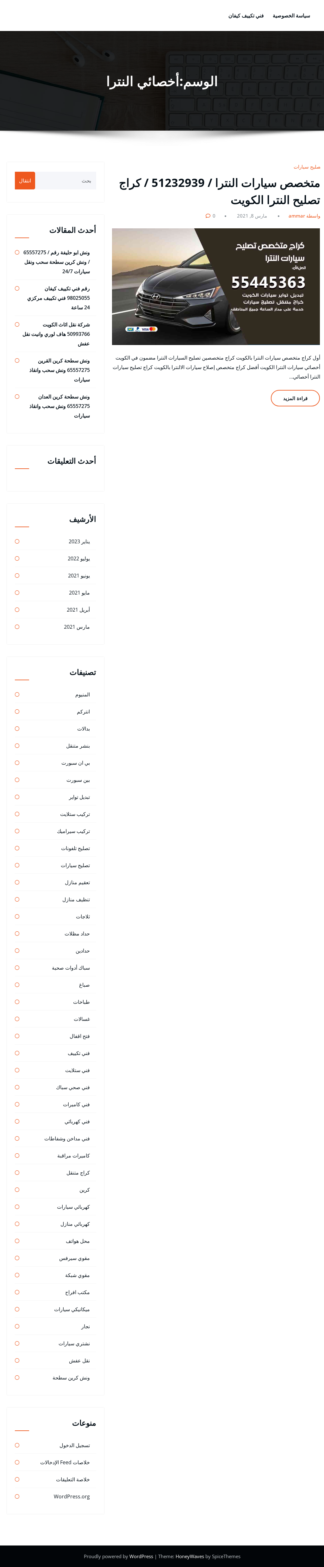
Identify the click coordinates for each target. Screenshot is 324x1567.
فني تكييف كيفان (246, 15)
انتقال (25, 180)
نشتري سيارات (74, 1343)
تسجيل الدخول (74, 1445)
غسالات (82, 1018)
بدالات (83, 728)
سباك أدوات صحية (71, 967)
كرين (84, 1189)
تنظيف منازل (76, 899)
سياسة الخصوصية (291, 15)
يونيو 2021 (79, 575)
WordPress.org (72, 1496)
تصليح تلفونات (75, 848)
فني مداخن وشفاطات (67, 1138)
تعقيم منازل (77, 882)
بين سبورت (78, 779)
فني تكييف (79, 1053)
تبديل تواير (79, 796)
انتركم (83, 711)
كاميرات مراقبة (73, 1155)
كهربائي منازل (75, 1223)
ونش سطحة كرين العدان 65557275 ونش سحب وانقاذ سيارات (59, 406)
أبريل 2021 (78, 609)
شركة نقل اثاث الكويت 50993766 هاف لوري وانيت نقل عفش (56, 334)
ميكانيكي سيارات (72, 1309)
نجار (85, 1326)
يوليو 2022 (79, 558)
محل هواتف (78, 1240)
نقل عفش (79, 1360)
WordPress (141, 1556)
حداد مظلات (77, 933)
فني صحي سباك (73, 1087)
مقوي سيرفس (74, 1258)
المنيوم (82, 694)
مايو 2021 (79, 592)
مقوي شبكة (77, 1275)
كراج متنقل (78, 1172)
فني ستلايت (77, 1070)
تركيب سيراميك (73, 831)
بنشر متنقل (78, 745)
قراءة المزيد (295, 398)
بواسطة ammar (305, 216)
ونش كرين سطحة (71, 1377)
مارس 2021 (77, 626)
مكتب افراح (77, 1292)
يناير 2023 (79, 541)
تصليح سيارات (308, 166)
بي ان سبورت (75, 762)
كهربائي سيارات (73, 1206)
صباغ (84, 984)
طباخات (81, 1001)
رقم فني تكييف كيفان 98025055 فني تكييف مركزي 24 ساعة (58, 298)
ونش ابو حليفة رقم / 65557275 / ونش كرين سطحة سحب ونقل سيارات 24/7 (56, 262)
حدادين (83, 950)
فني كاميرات (76, 1104)
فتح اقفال (80, 1036)
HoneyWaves (190, 1556)
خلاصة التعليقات (73, 1479)
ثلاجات (83, 916)
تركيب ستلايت (75, 814)
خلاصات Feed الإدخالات (65, 1462)
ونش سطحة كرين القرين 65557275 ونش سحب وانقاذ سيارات (59, 370)
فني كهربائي (77, 1121)
